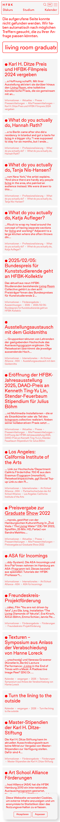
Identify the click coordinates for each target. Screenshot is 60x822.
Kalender (51, 10)
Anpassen (40, 814)
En (50, 5)
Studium (28, 10)
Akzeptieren (22, 814)
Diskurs (8, 10)
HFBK (8, 5)
